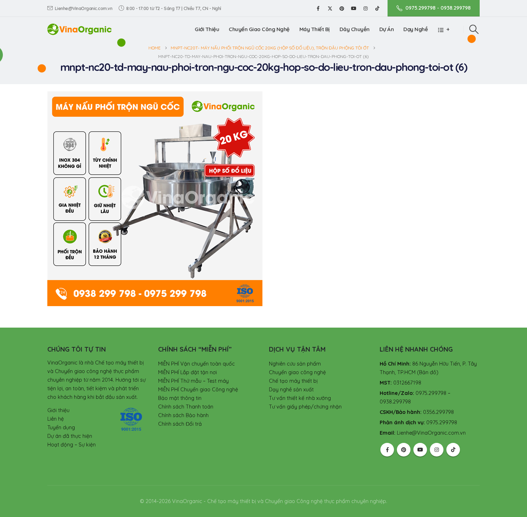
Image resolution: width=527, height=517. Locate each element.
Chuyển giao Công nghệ (259, 29)
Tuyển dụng (61, 427)
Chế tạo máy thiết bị (293, 381)
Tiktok (453, 449)
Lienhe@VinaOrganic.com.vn (84, 8)
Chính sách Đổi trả (180, 424)
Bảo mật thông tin (179, 398)
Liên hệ (55, 419)
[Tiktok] (377, 8)
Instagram (436, 449)
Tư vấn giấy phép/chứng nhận (305, 407)
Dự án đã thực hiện (69, 436)
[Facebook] (318, 8)
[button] (474, 29)
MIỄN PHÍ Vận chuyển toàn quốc (196, 364)
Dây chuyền (355, 29)
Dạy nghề (415, 29)
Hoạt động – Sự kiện (71, 444)
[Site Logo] (79, 29)
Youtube (420, 449)
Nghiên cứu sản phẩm (295, 364)
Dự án (386, 29)
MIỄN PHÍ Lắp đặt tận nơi (187, 372)
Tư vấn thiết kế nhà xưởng (300, 398)
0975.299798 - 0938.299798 (438, 8)
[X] (330, 8)
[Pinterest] (342, 8)
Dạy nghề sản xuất (291, 389)
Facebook (387, 449)
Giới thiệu (207, 29)
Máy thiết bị (314, 29)
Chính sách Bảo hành (183, 415)
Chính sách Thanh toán (185, 407)
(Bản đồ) (427, 372)
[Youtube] (353, 8)
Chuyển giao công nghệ (297, 372)
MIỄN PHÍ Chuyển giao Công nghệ (198, 389)
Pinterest (403, 449)
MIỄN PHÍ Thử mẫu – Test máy (193, 381)
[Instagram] (365, 8)
